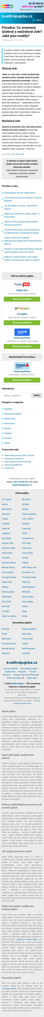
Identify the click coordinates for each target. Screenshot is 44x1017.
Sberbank (26, 592)
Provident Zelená (29, 577)
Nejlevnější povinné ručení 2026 (18, 455)
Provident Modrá (9, 577)
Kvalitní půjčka (17, 683)
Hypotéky (8, 409)
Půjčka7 (5, 587)
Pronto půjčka (8, 572)
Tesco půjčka (27, 601)
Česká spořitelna (29, 514)
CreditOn (25, 524)
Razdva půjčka (8, 592)
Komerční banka (9, 563)
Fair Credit (26, 543)
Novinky (7, 428)
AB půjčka (26, 499)
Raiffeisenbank (28, 587)
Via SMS (5, 611)
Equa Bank (6, 538)
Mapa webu (32, 678)
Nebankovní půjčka (13, 458)
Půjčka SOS (7, 582)
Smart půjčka (27, 597)
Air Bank (25, 504)
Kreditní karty (10, 419)
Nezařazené (9, 423)
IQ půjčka (6, 558)
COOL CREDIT (28, 519)
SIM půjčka (6, 597)
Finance (8, 468)
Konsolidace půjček (12, 414)
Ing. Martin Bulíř (18, 154)
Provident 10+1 (28, 572)
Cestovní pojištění (12, 465)
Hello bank (6, 639)
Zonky (24, 616)
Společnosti (10, 671)
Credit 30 (6, 528)
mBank (25, 563)
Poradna (8, 438)
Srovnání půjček (10, 668)
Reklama (7, 675)
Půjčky (7, 443)
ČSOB (24, 533)
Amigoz (25, 509)
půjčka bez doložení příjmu (27, 939)
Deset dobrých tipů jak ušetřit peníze (19, 193)
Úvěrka (25, 606)
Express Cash (7, 543)
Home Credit (27, 553)
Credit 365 (26, 528)
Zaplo (24, 611)
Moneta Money (8, 567)
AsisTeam (6, 514)
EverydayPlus (28, 538)
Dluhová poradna (14, 678)
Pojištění (8, 433)
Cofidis (5, 519)
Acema (5, 504)
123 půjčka (6, 499)
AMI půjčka (6, 509)
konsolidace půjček (9, 989)
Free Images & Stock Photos (17, 462)
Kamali (25, 558)
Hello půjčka (7, 553)
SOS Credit (6, 601)
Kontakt (32, 671)
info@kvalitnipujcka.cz (22, 485)
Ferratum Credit (8, 548)
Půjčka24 (26, 582)
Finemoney (27, 548)
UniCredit (6, 606)
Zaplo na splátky (9, 616)
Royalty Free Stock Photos (25, 675)
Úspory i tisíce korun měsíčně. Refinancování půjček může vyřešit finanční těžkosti (23, 241)
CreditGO (6, 524)
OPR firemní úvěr (29, 567)
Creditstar (6, 533)
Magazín (22, 671)
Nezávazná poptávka (22, 299)
